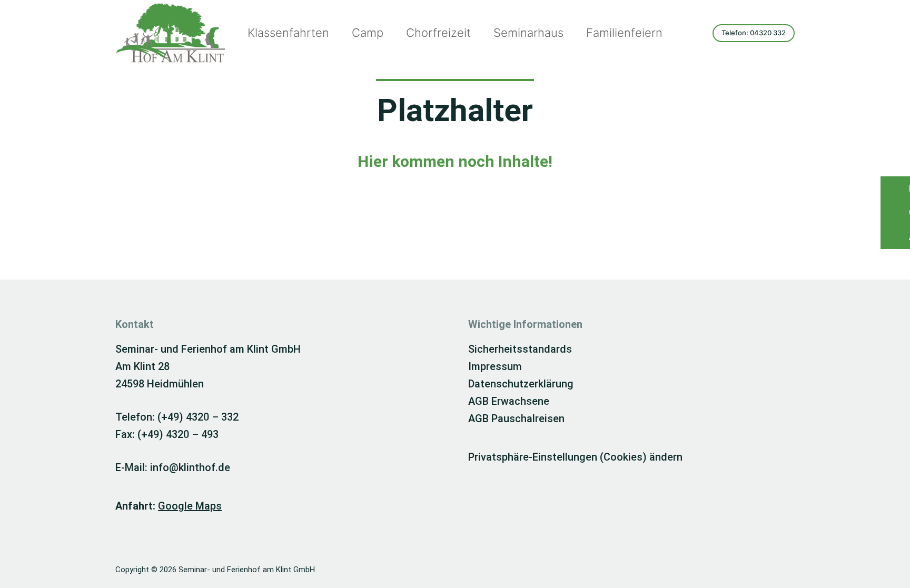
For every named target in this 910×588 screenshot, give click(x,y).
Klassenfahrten (288, 32)
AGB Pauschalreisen (516, 418)
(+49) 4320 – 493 (178, 434)
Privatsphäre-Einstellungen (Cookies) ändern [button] (575, 457)
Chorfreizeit (438, 32)
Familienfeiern (624, 32)
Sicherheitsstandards (520, 349)
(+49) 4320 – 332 (198, 417)
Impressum (495, 366)
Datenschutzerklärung (520, 383)
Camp (367, 32)
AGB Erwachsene (508, 401)
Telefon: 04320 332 (753, 32)
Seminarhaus (528, 32)
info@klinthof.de (190, 467)
